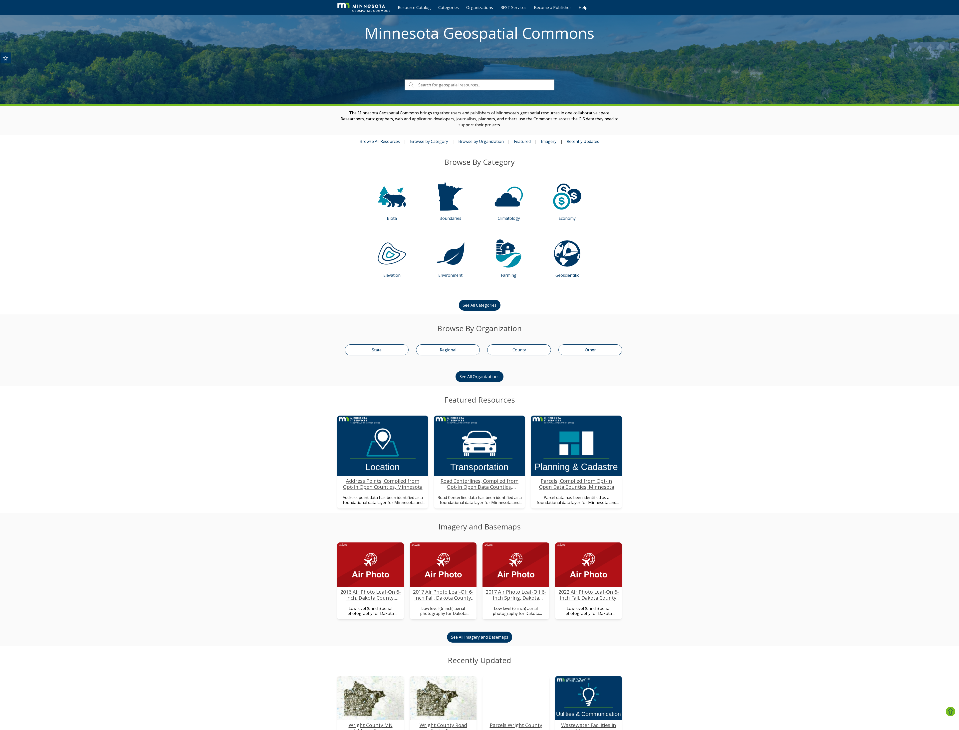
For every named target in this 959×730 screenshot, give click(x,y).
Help (583, 7)
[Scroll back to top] (950, 711)
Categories (448, 7)
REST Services (513, 7)
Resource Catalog (414, 7)
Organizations (479, 7)
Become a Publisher (552, 7)
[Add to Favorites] (5, 57)
